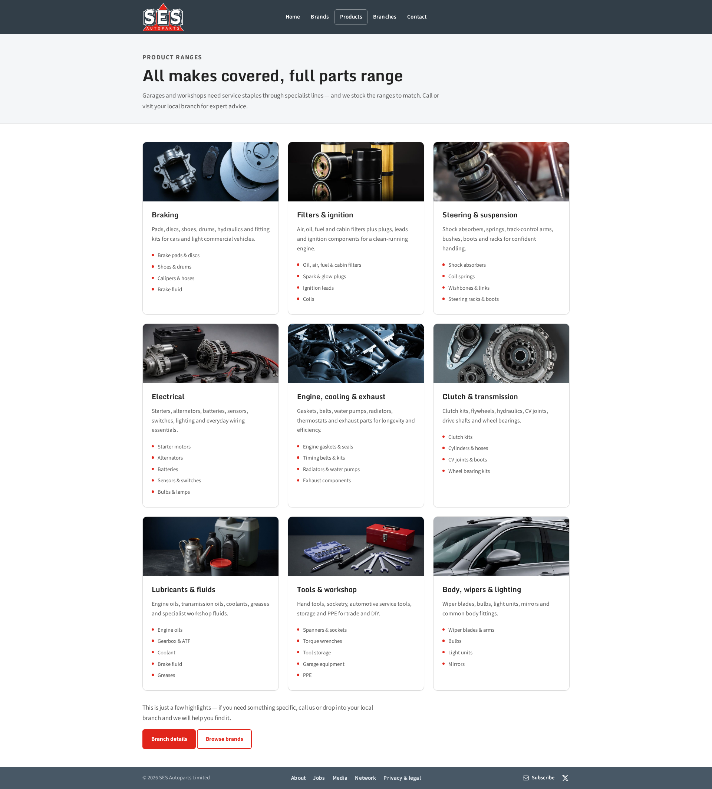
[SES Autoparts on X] (565, 777)
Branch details (169, 739)
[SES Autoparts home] (163, 17)
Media (340, 778)
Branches (384, 17)
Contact (416, 17)
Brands (320, 17)
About (298, 778)
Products (351, 17)
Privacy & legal (402, 778)
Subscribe (543, 778)
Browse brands (224, 739)
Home (293, 17)
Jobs (319, 778)
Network (365, 778)
